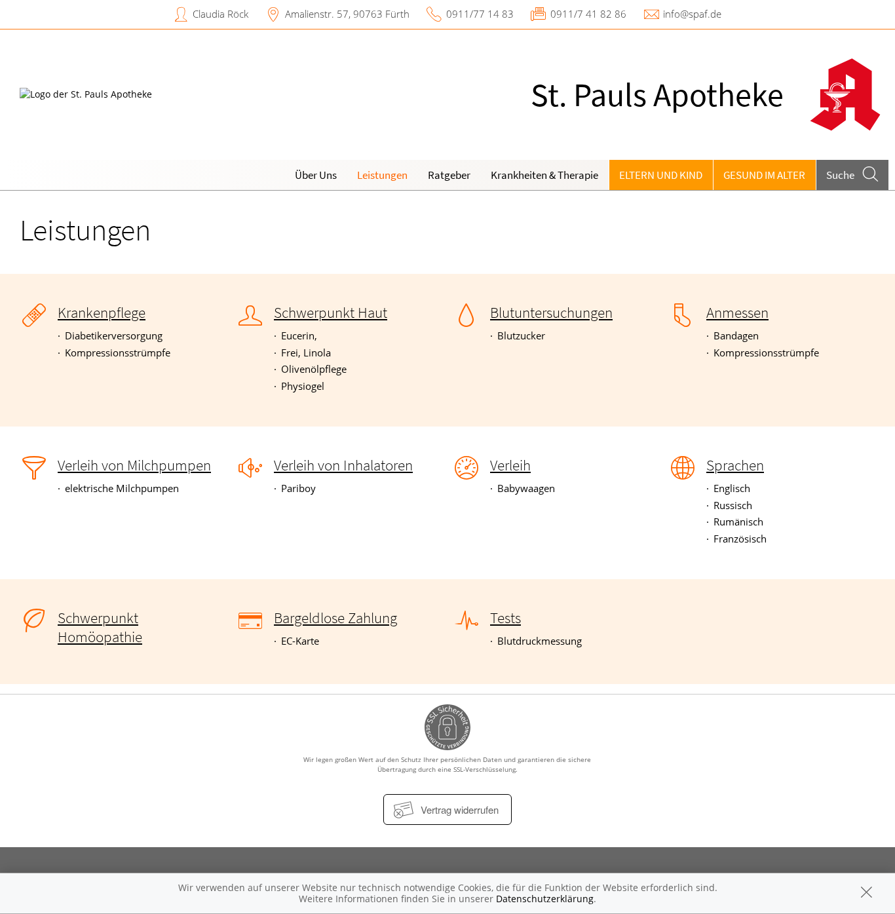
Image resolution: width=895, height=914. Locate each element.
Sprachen (735, 465)
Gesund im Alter (764, 175)
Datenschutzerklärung (545, 898)
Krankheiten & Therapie (544, 175)
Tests (505, 618)
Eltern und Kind (660, 175)
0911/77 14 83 (480, 13)
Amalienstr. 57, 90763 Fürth (347, 13)
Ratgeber (449, 175)
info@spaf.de (692, 13)
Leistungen (382, 175)
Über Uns (316, 175)
